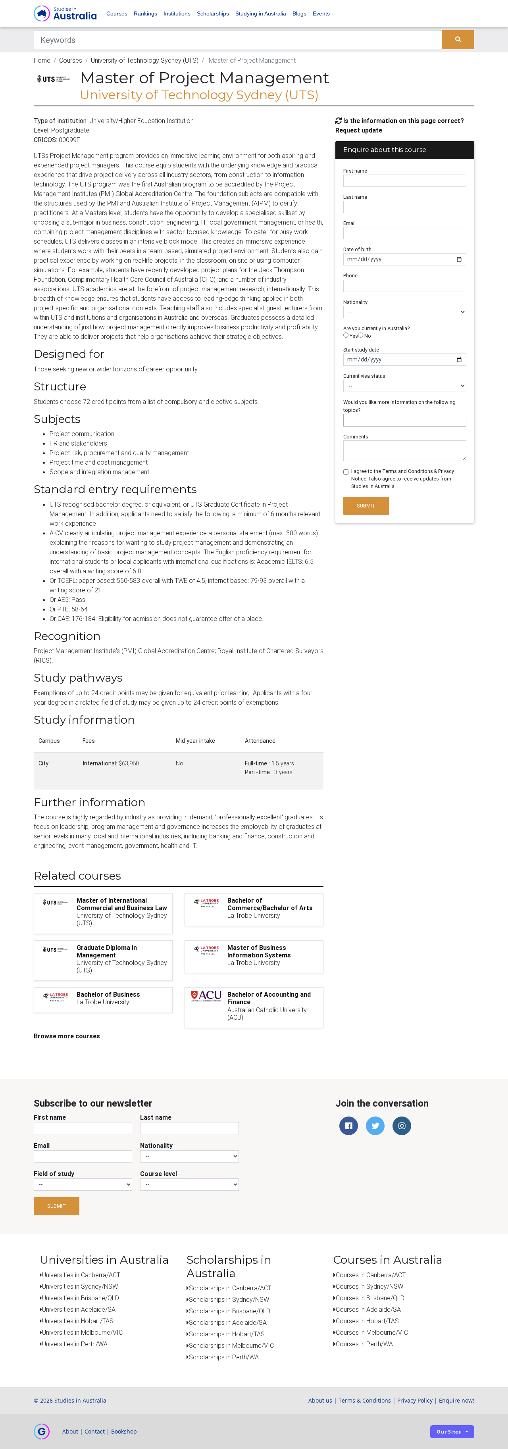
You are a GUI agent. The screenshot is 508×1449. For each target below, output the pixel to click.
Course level (158, 1174)
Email (349, 223)
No (367, 335)
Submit (366, 505)
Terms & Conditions (365, 1400)
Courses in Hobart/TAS (367, 1321)
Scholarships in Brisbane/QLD (229, 1311)
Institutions (177, 13)
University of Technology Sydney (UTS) (144, 60)
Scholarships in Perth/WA (224, 1357)
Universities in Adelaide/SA (78, 1309)
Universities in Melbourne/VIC (82, 1332)
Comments (355, 436)
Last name (355, 197)
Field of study (54, 1174)
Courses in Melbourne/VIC (372, 1332)
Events (321, 13)
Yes (353, 335)
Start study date (361, 349)
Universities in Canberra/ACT (81, 1275)
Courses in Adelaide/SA (368, 1309)
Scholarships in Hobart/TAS (227, 1334)
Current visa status (364, 376)
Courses (116, 13)
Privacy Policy (415, 1400)
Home (42, 60)
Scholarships (213, 13)
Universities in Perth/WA (75, 1344)
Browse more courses (67, 1036)
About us (320, 1400)
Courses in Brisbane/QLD (370, 1298)
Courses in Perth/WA (364, 1344)
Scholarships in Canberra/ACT (230, 1288)
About (70, 1431)
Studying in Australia (260, 13)
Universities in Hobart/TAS (78, 1321)
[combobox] (404, 420)
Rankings (145, 13)
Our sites (449, 1431)
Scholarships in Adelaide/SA (228, 1322)
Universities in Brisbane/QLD (80, 1298)
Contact (95, 1431)
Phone (350, 275)
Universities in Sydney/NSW (80, 1286)
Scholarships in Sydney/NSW (229, 1299)
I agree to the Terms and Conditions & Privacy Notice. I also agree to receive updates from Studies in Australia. (402, 479)
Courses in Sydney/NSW (369, 1286)
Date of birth (357, 249)
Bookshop (124, 1431)
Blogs (299, 13)
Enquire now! (456, 1400)
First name (355, 170)
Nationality (355, 302)
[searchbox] (348, 420)
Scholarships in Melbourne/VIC (231, 1345)
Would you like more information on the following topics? (399, 406)
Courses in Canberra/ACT (371, 1275)
